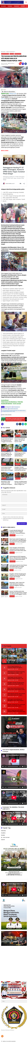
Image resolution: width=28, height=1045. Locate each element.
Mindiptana (17, 407)
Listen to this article (9, 91)
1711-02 (3, 99)
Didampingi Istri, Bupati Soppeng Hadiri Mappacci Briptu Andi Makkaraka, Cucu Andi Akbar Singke (16, 672)
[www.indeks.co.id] (12, 2)
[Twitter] (20, 424)
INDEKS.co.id (12, 93)
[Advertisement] (14, 35)
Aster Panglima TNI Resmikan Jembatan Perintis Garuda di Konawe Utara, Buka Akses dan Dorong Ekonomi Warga (6, 454)
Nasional (12, 53)
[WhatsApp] (25, 424)
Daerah (3, 839)
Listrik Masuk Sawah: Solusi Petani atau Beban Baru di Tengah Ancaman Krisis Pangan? (7, 469)
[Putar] (3, 766)
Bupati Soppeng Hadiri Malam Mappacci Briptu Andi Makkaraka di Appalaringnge (16, 710)
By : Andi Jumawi (5, 837)
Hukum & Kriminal (5, 53)
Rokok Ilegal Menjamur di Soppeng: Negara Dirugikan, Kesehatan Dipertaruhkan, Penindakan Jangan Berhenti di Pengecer (16, 667)
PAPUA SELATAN (18, 53)
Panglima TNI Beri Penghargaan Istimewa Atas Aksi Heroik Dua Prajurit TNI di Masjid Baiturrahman (21, 469)
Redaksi (3, 835)
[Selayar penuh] (25, 766)
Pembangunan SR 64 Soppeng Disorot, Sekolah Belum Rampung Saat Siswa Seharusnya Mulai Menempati (20, 454)
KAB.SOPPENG (4, 435)
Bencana (4, 478)
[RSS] (2, 1036)
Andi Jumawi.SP (4, 63)
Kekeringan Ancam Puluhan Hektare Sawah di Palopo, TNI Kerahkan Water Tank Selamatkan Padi (17, 678)
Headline (3, 833)
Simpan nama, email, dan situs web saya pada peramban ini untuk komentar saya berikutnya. (13, 518)
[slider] (13, 787)
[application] (14, 761)
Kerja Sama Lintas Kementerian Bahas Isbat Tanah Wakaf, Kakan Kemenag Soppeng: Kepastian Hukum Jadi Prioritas (16, 689)
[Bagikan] (25, 64)
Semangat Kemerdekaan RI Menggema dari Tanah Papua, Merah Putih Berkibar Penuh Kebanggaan (15, 699)
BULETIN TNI (9, 407)
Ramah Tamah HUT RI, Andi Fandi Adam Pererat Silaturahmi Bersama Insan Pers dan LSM (16, 705)
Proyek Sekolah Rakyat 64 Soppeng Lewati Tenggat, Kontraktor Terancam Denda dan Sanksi (7, 440)
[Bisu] (22, 766)
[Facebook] (17, 424)
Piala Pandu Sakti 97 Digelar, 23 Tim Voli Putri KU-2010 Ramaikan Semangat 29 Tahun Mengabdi (20, 440)
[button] (26, 2)
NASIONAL (5, 408)
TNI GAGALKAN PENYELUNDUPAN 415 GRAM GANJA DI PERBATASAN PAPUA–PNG (13, 411)
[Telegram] (23, 424)
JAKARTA (4, 464)
